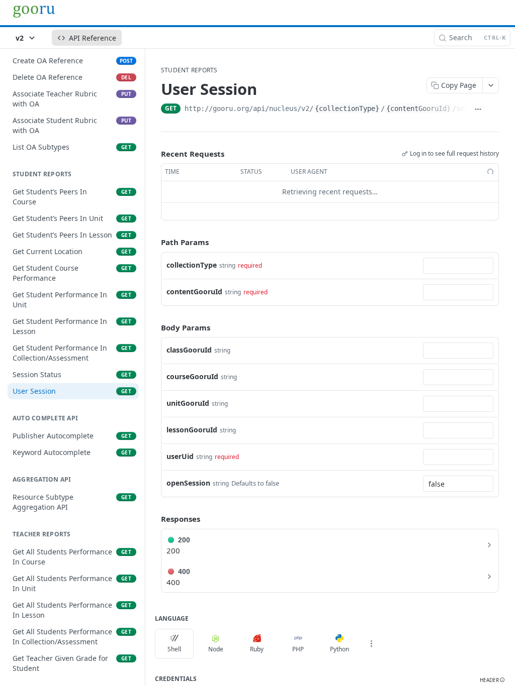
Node (215, 649)
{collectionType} (347, 108)
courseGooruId (192, 376)
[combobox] (458, 266)
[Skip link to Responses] (154, 519)
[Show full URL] (477, 109)
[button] (492, 680)
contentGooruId (194, 291)
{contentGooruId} (418, 108)
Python (339, 649)
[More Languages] (371, 643)
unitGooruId (187, 403)
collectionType (191, 265)
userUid (180, 456)
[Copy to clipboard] (493, 109)
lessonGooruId (191, 429)
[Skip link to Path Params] (154, 242)
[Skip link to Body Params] (154, 327)
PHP (298, 649)
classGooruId (189, 350)
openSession (188, 483)
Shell (174, 649)
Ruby (257, 649)
